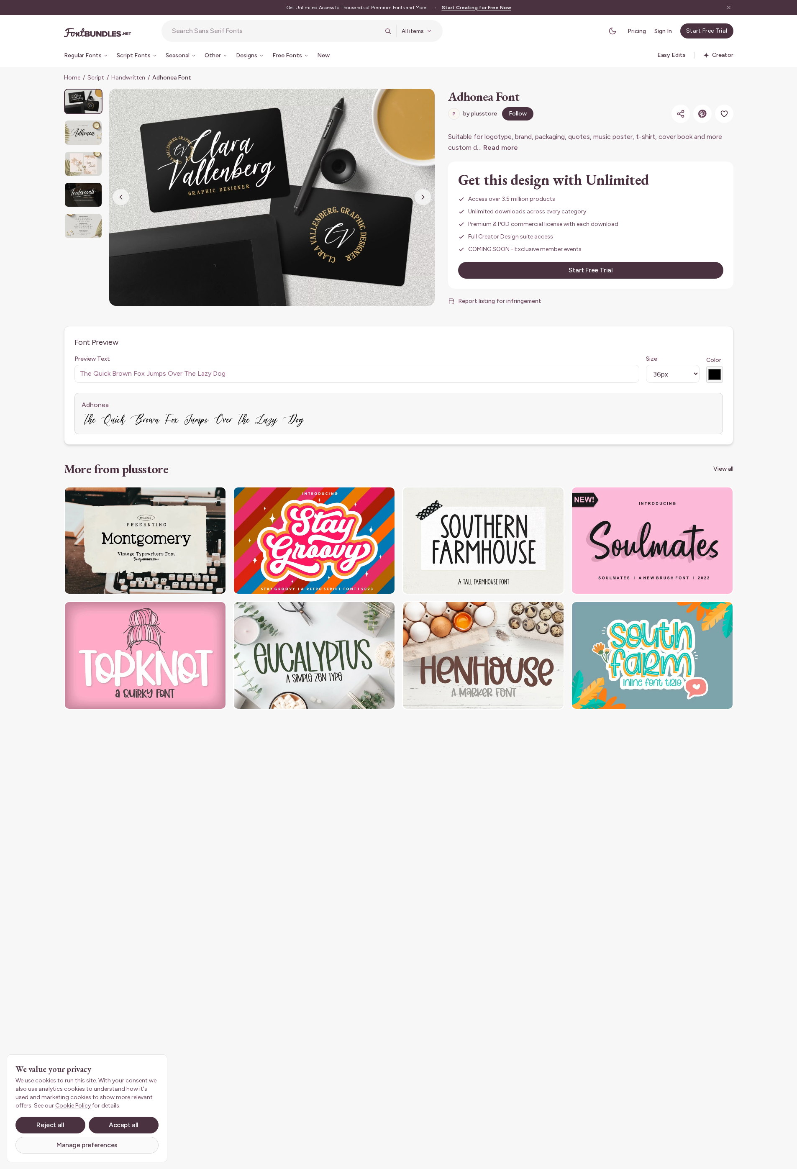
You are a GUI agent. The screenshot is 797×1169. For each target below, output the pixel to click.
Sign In (663, 31)
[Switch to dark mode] (612, 31)
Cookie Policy (73, 1105)
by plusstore (474, 113)
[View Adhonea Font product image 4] (83, 195)
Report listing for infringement (499, 301)
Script (95, 77)
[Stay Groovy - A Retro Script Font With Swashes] (314, 540)
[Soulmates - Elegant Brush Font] (652, 540)
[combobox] (275, 31)
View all (723, 468)
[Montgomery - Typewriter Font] (145, 540)
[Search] (388, 31)
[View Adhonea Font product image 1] (83, 101)
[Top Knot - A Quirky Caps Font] (145, 655)
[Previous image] (121, 197)
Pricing (637, 31)
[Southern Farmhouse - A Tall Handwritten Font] (483, 540)
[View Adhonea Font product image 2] (83, 132)
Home (72, 77)
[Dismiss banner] (728, 7)
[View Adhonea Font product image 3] (83, 164)
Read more (500, 147)
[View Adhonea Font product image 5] (83, 225)
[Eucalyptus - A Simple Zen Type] (314, 655)
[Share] (680, 114)
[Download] (197, 498)
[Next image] (423, 197)
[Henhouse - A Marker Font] (483, 655)
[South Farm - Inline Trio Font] (652, 655)
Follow (518, 113)
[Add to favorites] (724, 114)
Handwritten (128, 77)
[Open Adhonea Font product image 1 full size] (272, 197)
